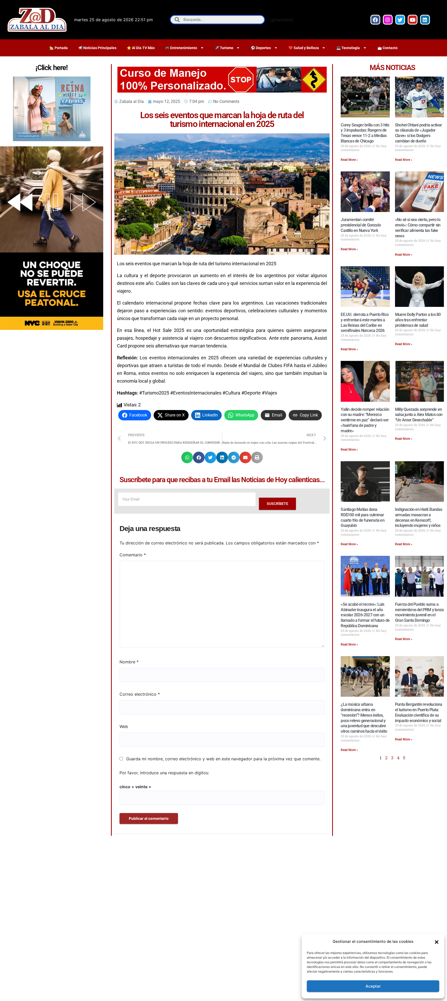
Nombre (129, 661)
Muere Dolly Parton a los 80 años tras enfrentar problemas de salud (418, 320)
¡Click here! (51, 67)
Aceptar (373, 986)
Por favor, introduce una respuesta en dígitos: (164, 772)
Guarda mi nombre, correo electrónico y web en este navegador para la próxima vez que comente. (223, 758)
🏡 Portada (58, 48)
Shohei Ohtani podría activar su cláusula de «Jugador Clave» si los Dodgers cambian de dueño (418, 133)
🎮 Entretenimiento (181, 48)
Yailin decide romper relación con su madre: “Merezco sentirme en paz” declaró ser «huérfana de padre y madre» (365, 420)
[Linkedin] (425, 20)
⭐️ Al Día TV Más (141, 48)
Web (124, 726)
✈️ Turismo (224, 48)
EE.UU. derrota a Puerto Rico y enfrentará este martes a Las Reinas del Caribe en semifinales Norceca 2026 (365, 322)
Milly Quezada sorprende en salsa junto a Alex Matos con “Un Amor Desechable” (419, 415)
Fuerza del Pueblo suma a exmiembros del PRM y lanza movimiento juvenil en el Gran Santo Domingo (419, 612)
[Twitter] (400, 20)
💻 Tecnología (348, 48)
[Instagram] (388, 20)
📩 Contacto (387, 48)
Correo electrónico (140, 694)
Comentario (133, 554)
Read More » (349, 160)
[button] (436, 941)
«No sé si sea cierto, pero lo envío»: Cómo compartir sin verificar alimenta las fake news (417, 227)
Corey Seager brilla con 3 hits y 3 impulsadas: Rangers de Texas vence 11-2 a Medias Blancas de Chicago (365, 133)
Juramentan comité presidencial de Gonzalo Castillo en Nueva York (361, 225)
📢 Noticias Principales (97, 48)
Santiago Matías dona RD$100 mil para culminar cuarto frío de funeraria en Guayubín (362, 517)
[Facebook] (375, 20)
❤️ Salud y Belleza (303, 48)
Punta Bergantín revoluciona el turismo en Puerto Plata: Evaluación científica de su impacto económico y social (418, 712)
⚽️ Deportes (261, 48)
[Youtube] (413, 20)
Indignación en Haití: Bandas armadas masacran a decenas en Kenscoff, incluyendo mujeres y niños (418, 517)
